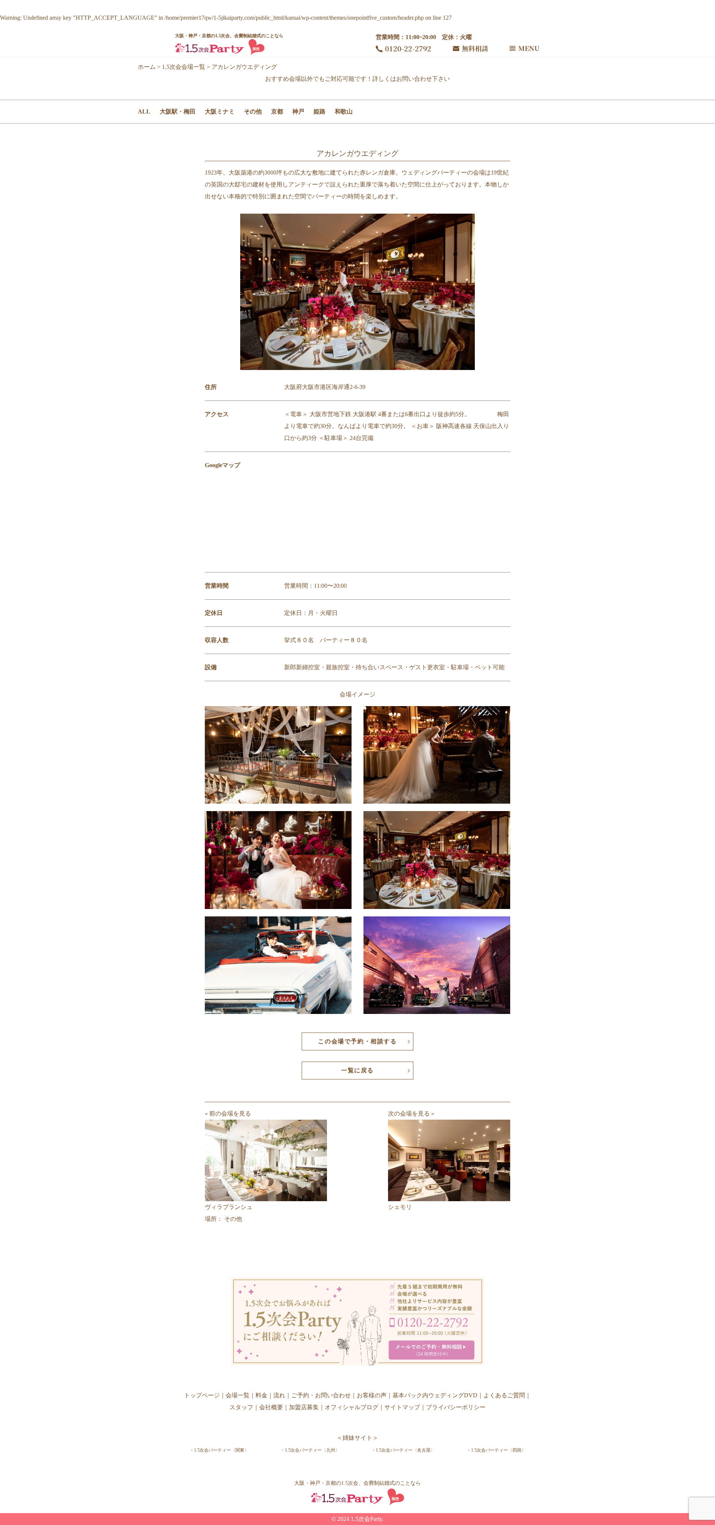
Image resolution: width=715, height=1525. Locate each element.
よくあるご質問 (504, 1395)
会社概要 (271, 1407)
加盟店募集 (304, 1407)
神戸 (298, 111)
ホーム (147, 67)
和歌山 (344, 111)
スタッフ (241, 1407)
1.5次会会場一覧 (183, 67)
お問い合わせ (414, 79)
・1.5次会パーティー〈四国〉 (496, 1450)
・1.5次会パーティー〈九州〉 (310, 1450)
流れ (279, 1395)
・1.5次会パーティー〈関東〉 (219, 1450)
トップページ (202, 1395)
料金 (261, 1395)
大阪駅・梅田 (178, 111)
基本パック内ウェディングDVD (435, 1395)
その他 (253, 111)
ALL (144, 111)
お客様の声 (372, 1395)
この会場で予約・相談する (357, 1041)
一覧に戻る (357, 1070)
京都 (277, 111)
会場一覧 (238, 1395)
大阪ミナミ (220, 111)
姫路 (319, 111)
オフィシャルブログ (351, 1407)
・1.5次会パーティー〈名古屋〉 (403, 1450)
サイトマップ (402, 1407)
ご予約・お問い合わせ (321, 1395)
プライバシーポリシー (456, 1407)
